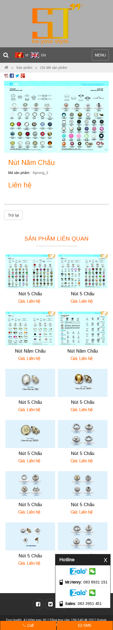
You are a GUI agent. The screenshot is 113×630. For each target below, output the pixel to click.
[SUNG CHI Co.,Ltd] (56, 24)
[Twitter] (50, 604)
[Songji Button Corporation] (6, 68)
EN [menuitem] (43, 55)
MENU (102, 57)
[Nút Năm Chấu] (56, 116)
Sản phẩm (24, 68)
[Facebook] (38, 604)
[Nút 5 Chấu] (30, 271)
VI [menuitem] (26, 55)
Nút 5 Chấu (30, 293)
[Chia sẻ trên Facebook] (12, 75)
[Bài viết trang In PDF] (6, 75)
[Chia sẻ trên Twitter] (17, 75)
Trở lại (13, 215)
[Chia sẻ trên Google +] (23, 75)
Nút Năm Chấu (30, 351)
